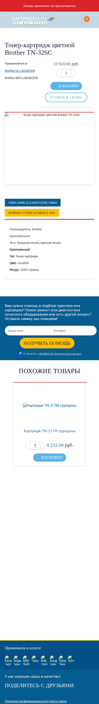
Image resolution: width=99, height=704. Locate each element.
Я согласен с (52, 353)
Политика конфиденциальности (27, 701)
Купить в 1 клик (66, 97)
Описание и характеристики (32, 203)
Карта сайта (58, 701)
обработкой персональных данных (60, 353)
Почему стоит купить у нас (32, 213)
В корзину (69, 86)
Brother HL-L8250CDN (20, 71)
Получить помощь (47, 343)
